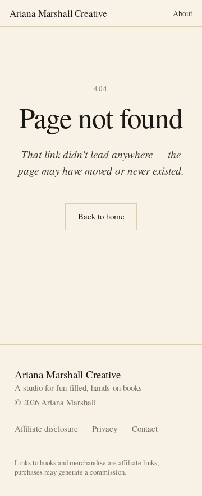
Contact (145, 428)
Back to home (101, 216)
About (182, 13)
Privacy (104, 428)
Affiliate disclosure (46, 428)
